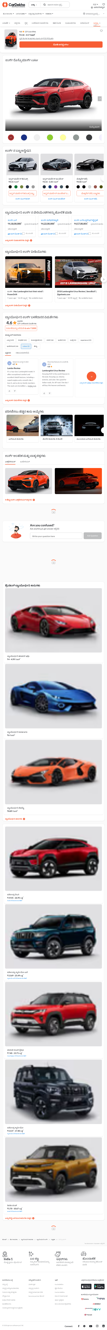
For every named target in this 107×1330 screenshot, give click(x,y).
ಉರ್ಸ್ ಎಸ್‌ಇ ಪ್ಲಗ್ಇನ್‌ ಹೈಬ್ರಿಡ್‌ (86, 220)
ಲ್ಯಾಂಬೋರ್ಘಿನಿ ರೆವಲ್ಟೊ (15, 808)
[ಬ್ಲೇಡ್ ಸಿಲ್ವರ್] (89, 187)
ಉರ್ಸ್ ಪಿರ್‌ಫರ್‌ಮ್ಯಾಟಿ (49, 220)
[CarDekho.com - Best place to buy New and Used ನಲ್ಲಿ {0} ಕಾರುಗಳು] (13, 4)
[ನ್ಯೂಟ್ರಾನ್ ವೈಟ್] (33, 187)
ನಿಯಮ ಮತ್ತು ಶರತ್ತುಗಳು (9, 1292)
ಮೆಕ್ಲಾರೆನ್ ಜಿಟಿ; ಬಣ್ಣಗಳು (90, 193)
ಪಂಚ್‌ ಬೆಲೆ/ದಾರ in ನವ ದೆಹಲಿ (14, 1211)
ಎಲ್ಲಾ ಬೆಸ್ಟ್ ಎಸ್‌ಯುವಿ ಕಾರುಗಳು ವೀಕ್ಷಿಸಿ (18, 1218)
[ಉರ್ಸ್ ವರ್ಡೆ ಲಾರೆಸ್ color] (76, 137)
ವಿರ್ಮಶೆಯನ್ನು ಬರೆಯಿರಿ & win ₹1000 (21, 328)
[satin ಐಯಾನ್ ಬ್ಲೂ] (50, 187)
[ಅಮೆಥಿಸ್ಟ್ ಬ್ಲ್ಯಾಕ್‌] (78, 187)
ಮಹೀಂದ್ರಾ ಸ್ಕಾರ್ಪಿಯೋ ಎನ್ (17, 972)
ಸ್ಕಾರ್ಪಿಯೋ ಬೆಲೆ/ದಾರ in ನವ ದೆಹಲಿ (16, 1133)
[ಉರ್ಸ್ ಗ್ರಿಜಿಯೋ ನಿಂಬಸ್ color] (37, 137)
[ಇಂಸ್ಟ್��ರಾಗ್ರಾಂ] (97, 1326)
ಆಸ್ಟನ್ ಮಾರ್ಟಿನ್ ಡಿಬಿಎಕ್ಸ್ (18, 179)
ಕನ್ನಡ (94, 4)
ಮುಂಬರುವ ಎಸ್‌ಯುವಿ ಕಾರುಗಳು (89, 439)
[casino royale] (10, 187)
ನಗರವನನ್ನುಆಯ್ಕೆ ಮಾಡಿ (94, 14)
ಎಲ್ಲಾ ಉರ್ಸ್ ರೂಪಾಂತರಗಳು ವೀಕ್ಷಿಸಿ (17, 240)
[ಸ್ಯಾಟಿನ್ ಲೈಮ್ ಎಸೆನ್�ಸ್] (21, 187)
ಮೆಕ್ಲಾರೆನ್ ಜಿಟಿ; (82, 179)
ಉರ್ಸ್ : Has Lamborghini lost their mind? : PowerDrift (25, 293)
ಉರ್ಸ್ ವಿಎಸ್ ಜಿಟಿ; (90, 199)
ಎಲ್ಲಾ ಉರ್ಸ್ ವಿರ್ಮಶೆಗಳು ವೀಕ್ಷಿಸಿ (16, 400)
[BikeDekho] (85, 1299)
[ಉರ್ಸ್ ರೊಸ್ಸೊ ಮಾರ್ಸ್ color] (10, 137)
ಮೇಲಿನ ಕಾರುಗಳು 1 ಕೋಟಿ (52, 439)
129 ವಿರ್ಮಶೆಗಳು (30, 32)
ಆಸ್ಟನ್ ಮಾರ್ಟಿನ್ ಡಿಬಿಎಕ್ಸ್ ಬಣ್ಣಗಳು (23, 193)
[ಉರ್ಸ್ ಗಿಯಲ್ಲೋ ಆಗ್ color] (63, 137)
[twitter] (84, 1326)
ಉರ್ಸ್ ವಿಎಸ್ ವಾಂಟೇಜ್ (56, 199)
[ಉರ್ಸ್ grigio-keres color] (89, 137)
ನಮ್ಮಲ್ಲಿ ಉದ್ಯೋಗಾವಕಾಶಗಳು (10, 1288)
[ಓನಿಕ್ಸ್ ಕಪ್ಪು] (83, 187)
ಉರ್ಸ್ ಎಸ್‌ (12, 220)
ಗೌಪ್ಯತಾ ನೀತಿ (6, 1296)
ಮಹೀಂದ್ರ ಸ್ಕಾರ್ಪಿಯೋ (15, 1127)
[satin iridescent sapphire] (61, 187)
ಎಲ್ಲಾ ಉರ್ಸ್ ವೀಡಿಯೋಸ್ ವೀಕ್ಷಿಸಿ (16, 305)
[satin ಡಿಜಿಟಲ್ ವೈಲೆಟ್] (55, 187)
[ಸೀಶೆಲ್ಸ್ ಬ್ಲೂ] (27, 187)
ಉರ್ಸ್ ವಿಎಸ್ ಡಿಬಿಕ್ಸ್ (23, 199)
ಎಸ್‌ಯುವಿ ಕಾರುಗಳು (16, 439)
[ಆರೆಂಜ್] (95, 187)
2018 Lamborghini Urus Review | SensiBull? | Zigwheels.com (77, 293)
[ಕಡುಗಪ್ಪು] (67, 187)
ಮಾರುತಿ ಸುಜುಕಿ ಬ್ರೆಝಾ (15, 1050)
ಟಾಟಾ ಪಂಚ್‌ (12, 1205)
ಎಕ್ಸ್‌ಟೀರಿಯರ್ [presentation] (10, 461)
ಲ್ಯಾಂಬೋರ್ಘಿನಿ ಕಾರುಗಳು (13, 819)
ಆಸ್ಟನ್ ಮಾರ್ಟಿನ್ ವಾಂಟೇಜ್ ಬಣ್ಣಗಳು (57, 193)
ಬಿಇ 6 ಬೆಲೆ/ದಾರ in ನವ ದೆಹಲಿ (14, 900)
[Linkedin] (103, 1326)
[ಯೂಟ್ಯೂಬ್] (90, 1326)
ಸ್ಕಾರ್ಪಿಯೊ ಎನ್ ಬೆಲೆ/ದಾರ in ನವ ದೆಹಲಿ (17, 978)
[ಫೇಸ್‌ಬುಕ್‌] (78, 1326)
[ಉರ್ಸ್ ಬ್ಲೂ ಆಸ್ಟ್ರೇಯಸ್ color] (23, 137)
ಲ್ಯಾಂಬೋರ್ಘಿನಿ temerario (17, 732)
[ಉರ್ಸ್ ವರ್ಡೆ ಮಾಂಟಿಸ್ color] (50, 137)
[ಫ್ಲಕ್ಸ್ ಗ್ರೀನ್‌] (101, 187)
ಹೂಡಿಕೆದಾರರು (6, 1304)
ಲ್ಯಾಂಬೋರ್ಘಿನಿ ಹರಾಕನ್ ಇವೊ (18, 656)
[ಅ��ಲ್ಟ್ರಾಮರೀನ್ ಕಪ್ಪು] (44, 187)
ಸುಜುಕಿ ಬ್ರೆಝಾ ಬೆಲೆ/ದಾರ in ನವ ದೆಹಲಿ (16, 1055)
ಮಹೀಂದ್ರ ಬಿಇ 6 (13, 894)
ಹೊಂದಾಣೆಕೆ (29, 233)
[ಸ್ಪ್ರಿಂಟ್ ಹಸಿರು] (15, 187)
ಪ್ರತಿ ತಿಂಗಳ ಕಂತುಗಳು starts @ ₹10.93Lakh (36, 38)
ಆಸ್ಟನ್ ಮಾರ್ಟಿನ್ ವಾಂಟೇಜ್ (53, 179)
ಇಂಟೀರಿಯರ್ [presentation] (25, 461)
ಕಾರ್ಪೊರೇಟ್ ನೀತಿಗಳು (8, 1300)
